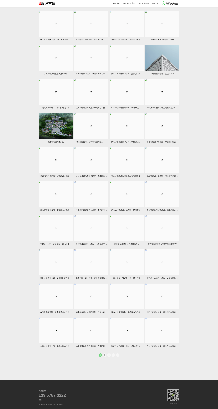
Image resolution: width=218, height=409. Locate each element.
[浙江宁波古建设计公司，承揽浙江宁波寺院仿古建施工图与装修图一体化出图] (127, 126)
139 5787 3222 (52, 395)
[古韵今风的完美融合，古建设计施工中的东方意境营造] (91, 24)
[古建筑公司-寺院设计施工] (47, 3)
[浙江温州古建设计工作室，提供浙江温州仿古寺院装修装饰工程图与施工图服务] (127, 194)
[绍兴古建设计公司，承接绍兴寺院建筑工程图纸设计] (162, 296)
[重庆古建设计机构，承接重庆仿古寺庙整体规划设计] (91, 58)
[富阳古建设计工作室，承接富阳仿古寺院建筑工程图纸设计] (162, 126)
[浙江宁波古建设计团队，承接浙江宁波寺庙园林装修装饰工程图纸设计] (127, 330)
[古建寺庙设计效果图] (56, 126)
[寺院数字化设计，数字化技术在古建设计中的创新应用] (56, 296)
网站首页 (116, 3)
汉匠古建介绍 (144, 3)
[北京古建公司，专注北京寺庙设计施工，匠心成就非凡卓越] (91, 262)
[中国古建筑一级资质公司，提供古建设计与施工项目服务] (127, 262)
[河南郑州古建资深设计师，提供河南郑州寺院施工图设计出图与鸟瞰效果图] (91, 194)
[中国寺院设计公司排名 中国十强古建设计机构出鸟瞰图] (127, 92)
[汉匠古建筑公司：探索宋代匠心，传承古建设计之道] (91, 92)
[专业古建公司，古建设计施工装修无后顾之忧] (162, 194)
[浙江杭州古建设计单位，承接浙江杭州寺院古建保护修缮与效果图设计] (162, 262)
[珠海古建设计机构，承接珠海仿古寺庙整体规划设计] (127, 296)
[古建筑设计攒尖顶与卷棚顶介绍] (127, 228)
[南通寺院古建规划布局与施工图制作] (162, 228)
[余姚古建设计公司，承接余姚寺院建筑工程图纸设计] (56, 330)
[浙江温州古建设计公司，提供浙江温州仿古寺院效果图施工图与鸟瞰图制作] (127, 58)
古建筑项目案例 (129, 3)
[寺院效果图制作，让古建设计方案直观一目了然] (162, 92)
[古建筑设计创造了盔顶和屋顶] (162, 58)
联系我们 (155, 3)
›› (117, 355)
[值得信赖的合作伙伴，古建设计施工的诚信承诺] (56, 160)
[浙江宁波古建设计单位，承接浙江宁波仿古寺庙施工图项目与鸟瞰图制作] (91, 228)
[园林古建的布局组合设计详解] (162, 24)
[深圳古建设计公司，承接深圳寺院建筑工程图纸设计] (56, 262)
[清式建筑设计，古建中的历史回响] (56, 92)
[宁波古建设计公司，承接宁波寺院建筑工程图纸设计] (162, 330)
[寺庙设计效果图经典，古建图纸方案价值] (127, 24)
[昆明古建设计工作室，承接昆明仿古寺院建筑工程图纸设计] (162, 160)
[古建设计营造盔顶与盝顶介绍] (56, 58)
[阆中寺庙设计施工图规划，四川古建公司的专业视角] (91, 296)
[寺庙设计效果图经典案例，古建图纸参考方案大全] (91, 330)
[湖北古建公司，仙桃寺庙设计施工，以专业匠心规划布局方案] (91, 126)
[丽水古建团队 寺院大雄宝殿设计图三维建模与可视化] (56, 24)
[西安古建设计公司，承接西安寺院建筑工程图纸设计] (56, 194)
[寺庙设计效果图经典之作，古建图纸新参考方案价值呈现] (91, 160)
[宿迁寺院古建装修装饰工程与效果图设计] (127, 160)
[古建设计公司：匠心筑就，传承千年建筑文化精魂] (56, 228)
